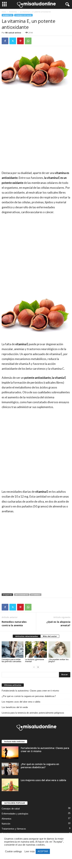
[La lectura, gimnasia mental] (36, 649)
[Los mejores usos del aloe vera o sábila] (10, 785)
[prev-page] (34, 667)
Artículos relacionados (26, 636)
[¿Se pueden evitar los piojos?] (59, 649)
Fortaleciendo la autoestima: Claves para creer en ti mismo (30, 690)
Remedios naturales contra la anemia (14, 623)
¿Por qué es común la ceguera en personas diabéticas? (29, 696)
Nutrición (6, 823)
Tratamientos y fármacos (14, 828)
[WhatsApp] (28, 41)
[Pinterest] (20, 41)
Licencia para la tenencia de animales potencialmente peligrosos (33, 713)
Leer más (29, 851)
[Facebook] (5, 41)
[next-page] (38, 667)
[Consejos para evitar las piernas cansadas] (12, 649)
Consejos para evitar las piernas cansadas (11, 660)
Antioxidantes (21, 595)
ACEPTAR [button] (43, 851)
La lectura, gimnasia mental (34, 660)
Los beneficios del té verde (15, 707)
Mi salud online (13, 32)
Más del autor (50, 636)
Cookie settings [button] (13, 851)
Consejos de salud (23, 15)
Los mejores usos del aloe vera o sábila (21, 701)
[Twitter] (12, 41)
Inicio (4, 12)
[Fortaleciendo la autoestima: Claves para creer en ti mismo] (10, 752)
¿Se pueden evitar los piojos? (58, 660)
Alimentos (13, 12)
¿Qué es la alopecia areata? (58, 623)
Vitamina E (35, 595)
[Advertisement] (36, 133)
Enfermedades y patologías (15, 813)
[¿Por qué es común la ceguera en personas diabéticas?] (10, 768)
